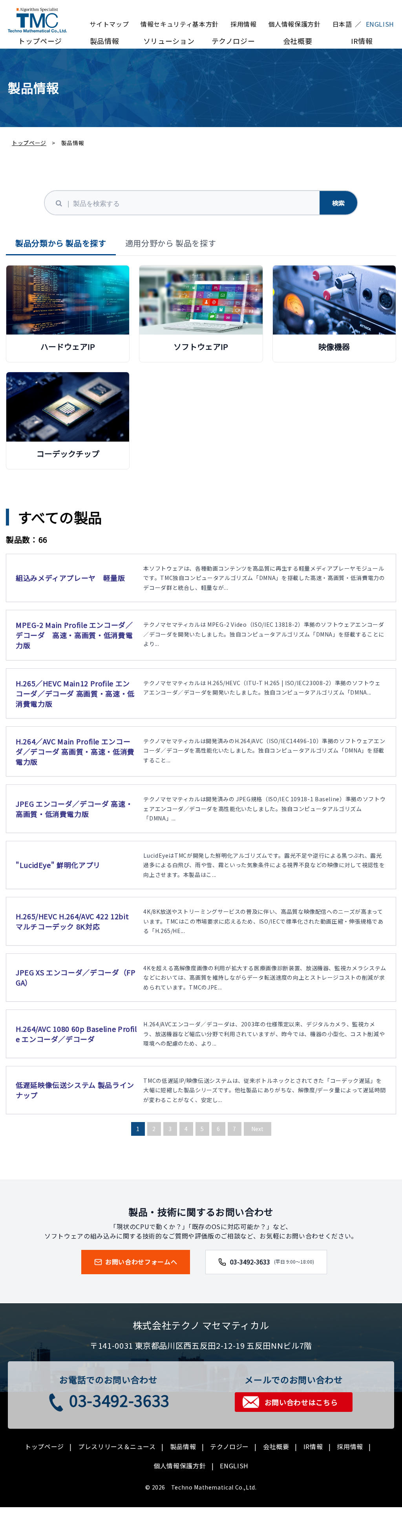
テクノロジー (233, 41)
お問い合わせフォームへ (141, 1261)
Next (257, 1129)
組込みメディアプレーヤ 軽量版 (70, 578)
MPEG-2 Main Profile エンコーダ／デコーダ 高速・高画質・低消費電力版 (74, 635)
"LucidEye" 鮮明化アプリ (58, 865)
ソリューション (168, 41)
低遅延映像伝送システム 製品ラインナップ (75, 1090)
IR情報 (362, 41)
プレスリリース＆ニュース (117, 1446)
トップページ (40, 41)
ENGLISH (234, 1465)
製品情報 (104, 41)
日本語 (342, 24)
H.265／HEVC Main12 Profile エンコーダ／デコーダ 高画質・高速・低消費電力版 (75, 693)
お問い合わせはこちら (301, 1402)
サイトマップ (109, 24)
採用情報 (243, 24)
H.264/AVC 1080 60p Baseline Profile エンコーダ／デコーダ (76, 1034)
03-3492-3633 (272, 1261)
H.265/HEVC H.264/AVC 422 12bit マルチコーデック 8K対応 (72, 921)
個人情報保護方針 (294, 24)
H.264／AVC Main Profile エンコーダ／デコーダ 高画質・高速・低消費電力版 (75, 751)
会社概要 (297, 41)
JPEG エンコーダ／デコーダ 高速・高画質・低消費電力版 (74, 808)
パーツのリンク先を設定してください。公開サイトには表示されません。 (67, 312)
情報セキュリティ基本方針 (180, 24)
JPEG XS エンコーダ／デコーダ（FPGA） (75, 977)
